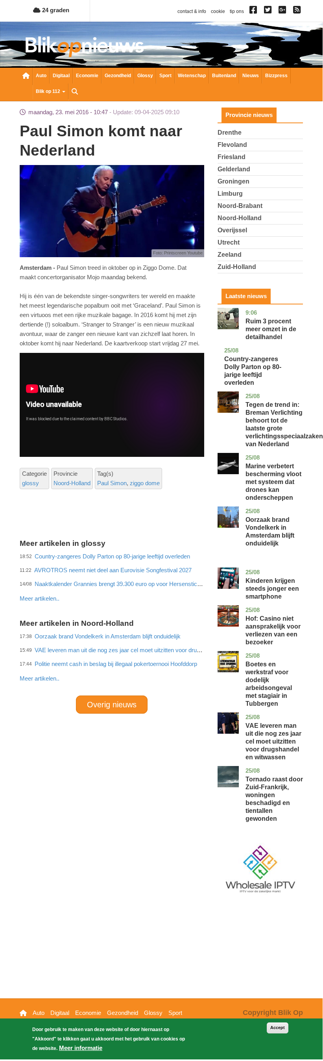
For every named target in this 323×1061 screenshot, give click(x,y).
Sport (165, 75)
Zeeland (230, 254)
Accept (277, 1027)
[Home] (85, 46)
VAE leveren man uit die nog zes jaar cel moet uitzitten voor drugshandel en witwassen (273, 741)
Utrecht (229, 242)
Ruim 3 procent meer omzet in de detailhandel (270, 329)
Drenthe (230, 132)
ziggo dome (145, 483)
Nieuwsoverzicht (26, 76)
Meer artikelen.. (39, 678)
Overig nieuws (112, 704)
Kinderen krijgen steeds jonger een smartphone (272, 588)
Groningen (233, 181)
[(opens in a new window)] (254, 11)
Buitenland (224, 75)
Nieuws (250, 75)
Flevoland (232, 144)
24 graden (55, 10)
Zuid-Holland (237, 266)
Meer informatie (80, 1047)
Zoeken (75, 92)
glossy (30, 483)
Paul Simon (112, 483)
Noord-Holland (72, 483)
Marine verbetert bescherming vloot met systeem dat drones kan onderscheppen (273, 482)
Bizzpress (276, 75)
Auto (41, 75)
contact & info (191, 11)
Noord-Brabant (240, 205)
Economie (87, 75)
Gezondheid (118, 75)
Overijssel (232, 230)
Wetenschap (192, 75)
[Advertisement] (163, 581)
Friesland (231, 157)
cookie (218, 11)
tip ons (237, 11)
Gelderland (234, 169)
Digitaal (61, 75)
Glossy (145, 75)
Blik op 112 (48, 91)
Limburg (230, 193)
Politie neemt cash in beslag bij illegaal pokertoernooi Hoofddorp (116, 663)
